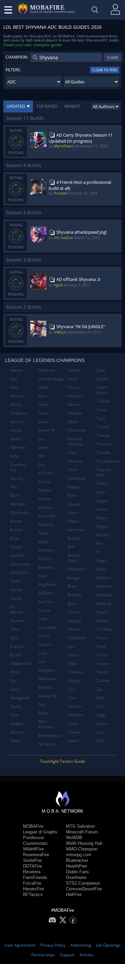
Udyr (100, 492)
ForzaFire (32, 883)
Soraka (74, 732)
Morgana (47, 744)
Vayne (102, 518)
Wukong (103, 603)
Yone (101, 646)
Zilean (102, 723)
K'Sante (46, 473)
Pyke (72, 495)
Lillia (43, 618)
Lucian (45, 644)
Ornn (72, 469)
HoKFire (74, 894)
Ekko (14, 629)
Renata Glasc (74, 558)
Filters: (13, 70)
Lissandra (48, 627)
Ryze (72, 603)
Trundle (103, 452)
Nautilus (75, 396)
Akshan (17, 396)
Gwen (15, 740)
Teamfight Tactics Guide (62, 761)
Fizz (13, 680)
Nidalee (75, 413)
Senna (73, 629)
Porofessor (33, 837)
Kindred (46, 567)
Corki (15, 581)
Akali (14, 387)
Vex (99, 543)
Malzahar (47, 678)
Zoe (99, 732)
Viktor (101, 569)
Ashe (14, 456)
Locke (44, 636)
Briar (14, 538)
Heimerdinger (50, 379)
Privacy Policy (52, 945)
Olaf (71, 452)
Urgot (101, 501)
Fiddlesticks (20, 663)
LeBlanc (46, 593)
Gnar (14, 715)
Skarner (75, 706)
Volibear (104, 586)
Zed (99, 697)
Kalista (45, 490)
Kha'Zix (45, 559)
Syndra (102, 379)
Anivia (15, 430)
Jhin (42, 456)
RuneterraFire (36, 854)
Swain (73, 740)
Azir (13, 487)
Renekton (76, 569)
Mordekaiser (50, 735)
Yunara (103, 663)
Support (67, 955)
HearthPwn (76, 866)
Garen (16, 706)
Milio (43, 713)
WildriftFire (33, 848)
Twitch (102, 483)
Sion (72, 689)
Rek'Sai (74, 538)
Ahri (14, 379)
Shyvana (75, 672)
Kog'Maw (47, 584)
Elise (14, 638)
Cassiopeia (20, 564)
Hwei (43, 387)
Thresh (102, 435)
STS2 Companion (83, 883)
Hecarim (47, 370)
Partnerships (43, 955)
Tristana (104, 444)
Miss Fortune (46, 724)
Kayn (43, 541)
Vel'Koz (103, 535)
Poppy (73, 487)
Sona (72, 723)
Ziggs (101, 715)
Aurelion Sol (18, 467)
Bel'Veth (17, 504)
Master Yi (47, 696)
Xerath (102, 620)
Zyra (100, 740)
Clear (112, 57)
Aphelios (18, 447)
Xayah (102, 612)
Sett (71, 646)
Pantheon (76, 478)
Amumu (17, 422)
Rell (71, 546)
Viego (101, 561)
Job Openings (108, 945)
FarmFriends (35, 877)
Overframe (76, 877)
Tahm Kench (102, 389)
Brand (15, 521)
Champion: (17, 57)
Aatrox (16, 370)
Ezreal (16, 655)
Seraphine (77, 638)
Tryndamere (107, 461)
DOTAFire (32, 866)
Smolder (75, 715)
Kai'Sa (44, 482)
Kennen (46, 550)
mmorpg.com (78, 854)
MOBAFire (33, 826)
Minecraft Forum (82, 831)
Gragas (17, 723)
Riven (73, 586)
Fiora (14, 672)
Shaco (73, 655)
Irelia (43, 404)
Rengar (74, 578)
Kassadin (47, 516)
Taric (101, 418)
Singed (74, 680)
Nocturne (76, 430)
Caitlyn (16, 546)
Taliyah (103, 401)
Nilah (72, 422)
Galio (15, 689)
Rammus (76, 529)
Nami (73, 379)
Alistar (16, 404)
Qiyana (74, 504)
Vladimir (104, 578)
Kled (43, 576)
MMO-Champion (81, 848)
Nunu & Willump (75, 441)
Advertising (80, 945)
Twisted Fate (103, 472)
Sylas (101, 370)
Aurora (16, 478)
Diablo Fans (77, 871)
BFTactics (33, 894)
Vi (98, 552)
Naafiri (74, 370)
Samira (74, 612)
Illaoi (43, 396)
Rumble (75, 595)
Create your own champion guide (32, 44)
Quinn (73, 512)
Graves (16, 732)
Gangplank (20, 697)
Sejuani (74, 620)
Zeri (100, 706)
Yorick (102, 655)
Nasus (73, 387)
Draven (17, 620)
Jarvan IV (47, 430)
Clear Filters (104, 69)
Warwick (104, 595)
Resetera (31, 871)
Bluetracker (77, 860)
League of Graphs (40, 831)
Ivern (43, 413)
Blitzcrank (19, 512)
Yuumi (102, 672)
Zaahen (103, 680)
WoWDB (74, 837)
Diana (15, 598)
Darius (16, 589)
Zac (99, 689)
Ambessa (18, 413)
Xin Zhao (104, 629)
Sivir (72, 697)
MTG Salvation (80, 826)
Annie (15, 439)
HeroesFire (33, 888)
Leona (44, 610)
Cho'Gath (18, 572)
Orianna (75, 461)
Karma (45, 499)
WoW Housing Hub (84, 843)
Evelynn (17, 646)
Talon (101, 410)
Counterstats (35, 843)
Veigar (102, 526)
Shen (72, 663)
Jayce (43, 447)
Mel (42, 704)
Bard (14, 495)
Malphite (47, 670)
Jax (41, 439)
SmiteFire (32, 860)
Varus (101, 509)
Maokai (45, 687)
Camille (17, 555)
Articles (87, 955)
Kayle (44, 533)
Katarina (46, 524)
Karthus (46, 507)
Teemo (102, 427)
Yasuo (102, 638)
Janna (44, 422)
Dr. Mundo (16, 609)
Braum (16, 529)
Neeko (74, 404)
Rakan (73, 521)
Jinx (42, 464)
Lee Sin (45, 601)
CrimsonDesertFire (84, 888)
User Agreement (19, 945)
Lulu (42, 653)
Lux (42, 661)
